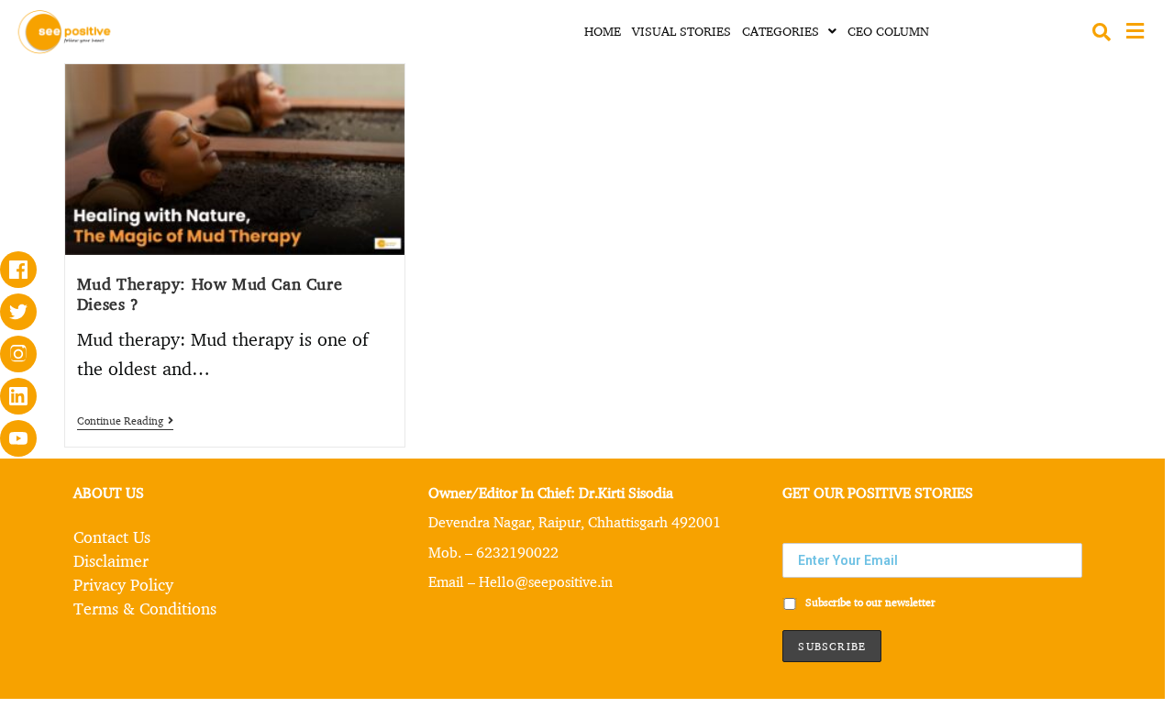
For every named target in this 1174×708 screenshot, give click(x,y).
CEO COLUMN (888, 31)
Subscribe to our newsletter (869, 602)
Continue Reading (125, 421)
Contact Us (111, 536)
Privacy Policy (123, 584)
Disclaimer (111, 560)
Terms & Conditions (144, 608)
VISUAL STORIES (681, 31)
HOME (602, 31)
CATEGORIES (780, 31)
